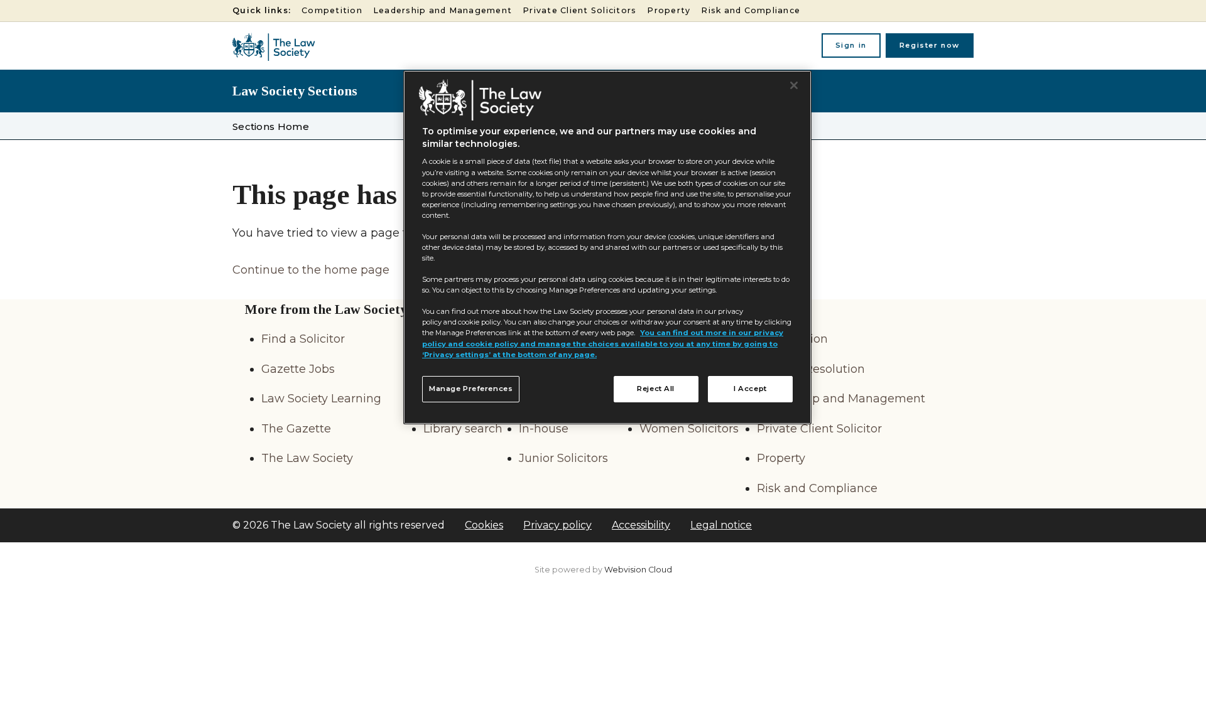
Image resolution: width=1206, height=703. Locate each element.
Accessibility (641, 525)
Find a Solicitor (303, 339)
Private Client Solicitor (819, 429)
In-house (543, 429)
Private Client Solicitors (579, 10)
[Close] (794, 85)
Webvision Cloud (638, 569)
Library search (463, 429)
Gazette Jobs (298, 369)
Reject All (656, 388)
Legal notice (721, 525)
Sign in (851, 45)
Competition (332, 10)
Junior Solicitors (563, 458)
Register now (929, 45)
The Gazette (296, 429)
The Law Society (307, 458)
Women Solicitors (689, 429)
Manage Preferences (471, 388)
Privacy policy (557, 525)
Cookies (484, 525)
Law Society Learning (321, 398)
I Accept (750, 388)
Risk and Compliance (750, 10)
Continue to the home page (310, 270)
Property (668, 10)
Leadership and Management (442, 10)
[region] (607, 247)
